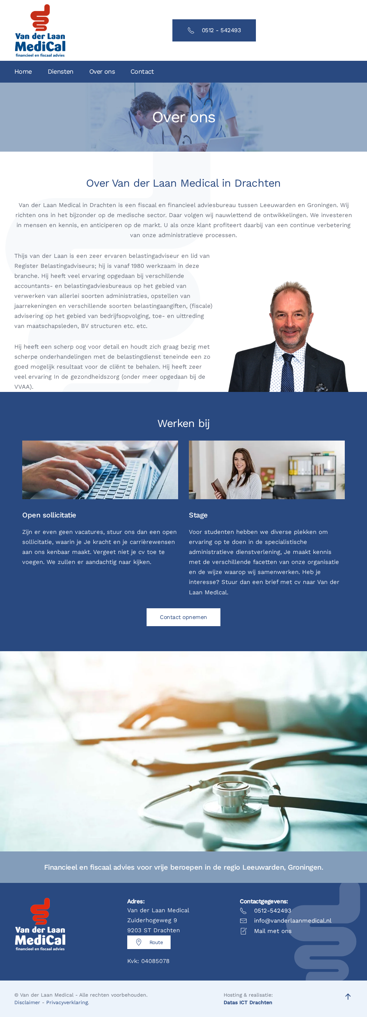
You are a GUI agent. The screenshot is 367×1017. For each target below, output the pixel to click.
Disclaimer (27, 1002)
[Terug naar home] (40, 30)
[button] (348, 997)
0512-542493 (272, 910)
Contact (142, 71)
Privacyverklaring (67, 1002)
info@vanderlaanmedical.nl (293, 920)
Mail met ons (273, 931)
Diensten (60, 71)
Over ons (102, 71)
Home (23, 71)
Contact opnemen (183, 617)
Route (156, 942)
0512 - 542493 (221, 30)
